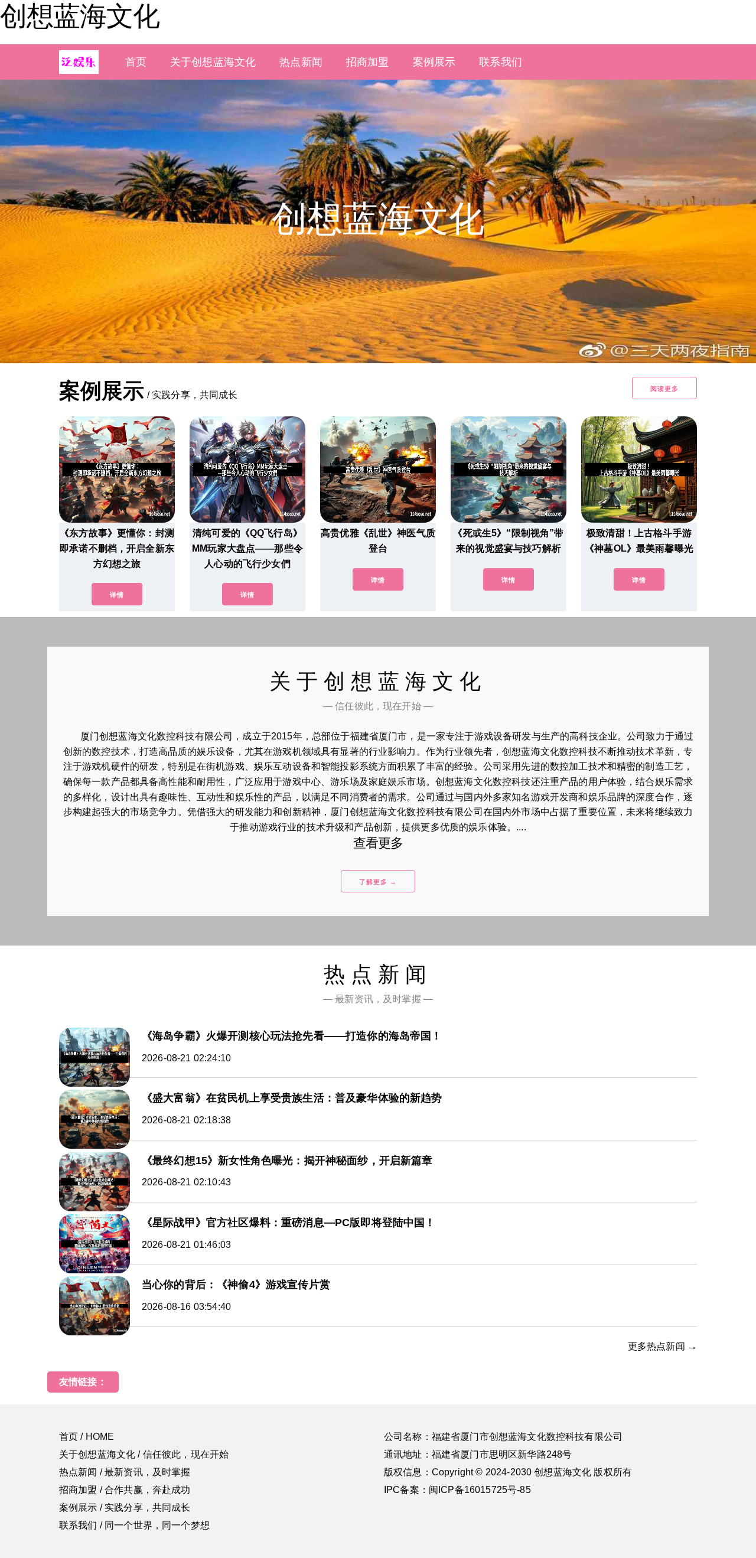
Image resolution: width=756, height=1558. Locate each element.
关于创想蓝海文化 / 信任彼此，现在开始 (144, 1454)
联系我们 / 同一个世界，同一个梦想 (134, 1525)
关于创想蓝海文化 (213, 62)
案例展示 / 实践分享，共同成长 (125, 1507)
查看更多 (378, 843)
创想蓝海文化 (79, 16)
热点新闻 (300, 62)
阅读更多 (664, 388)
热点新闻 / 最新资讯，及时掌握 (125, 1472)
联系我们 (500, 62)
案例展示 (434, 62)
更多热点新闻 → (662, 1346)
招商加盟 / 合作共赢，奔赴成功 (125, 1490)
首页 (135, 62)
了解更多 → (378, 881)
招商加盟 (367, 62)
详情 (117, 594)
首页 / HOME (86, 1437)
